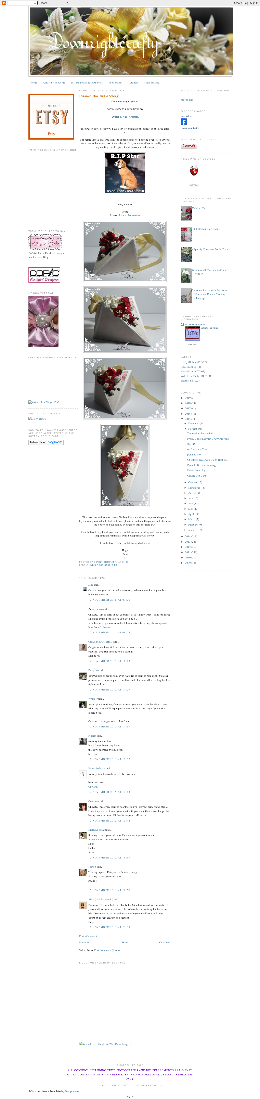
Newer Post (85, 942)
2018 (188, 403)
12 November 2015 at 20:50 (109, 890)
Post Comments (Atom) (107, 950)
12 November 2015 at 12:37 (109, 759)
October (193, 482)
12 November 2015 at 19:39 (109, 857)
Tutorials (133, 82)
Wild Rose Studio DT (103, 565)
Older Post (165, 942)
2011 (188, 552)
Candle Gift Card (196, 475)
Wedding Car (198, 208)
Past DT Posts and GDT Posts (87, 82)
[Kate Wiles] (184, 124)
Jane (90, 584)
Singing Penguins (209, 327)
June (191, 503)
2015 (188, 419)
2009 (188, 563)
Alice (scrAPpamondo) (100, 899)
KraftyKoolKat (96, 829)
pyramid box (194, 454)
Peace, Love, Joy (196, 470)
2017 (188, 408)
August (192, 493)
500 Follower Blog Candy (205, 229)
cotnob (92, 866)
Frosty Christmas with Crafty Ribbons (208, 438)
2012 (188, 547)
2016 (188, 413)
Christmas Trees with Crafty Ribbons (207, 460)
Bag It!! (191, 444)
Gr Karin (93, 786)
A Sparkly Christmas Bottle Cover (210, 249)
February (193, 524)
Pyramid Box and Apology (202, 465)
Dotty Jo (93, 670)
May (191, 508)
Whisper (93, 698)
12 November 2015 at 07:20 (109, 600)
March (192, 519)
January (192, 530)
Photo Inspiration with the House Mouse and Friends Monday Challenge (209, 294)
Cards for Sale (151, 82)
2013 (188, 541)
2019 (188, 398)
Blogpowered (72, 1091)
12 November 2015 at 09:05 (109, 632)
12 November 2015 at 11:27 (109, 689)
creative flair (187, 380)
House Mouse (188, 367)
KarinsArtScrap (96, 768)
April (191, 514)
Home (33, 82)
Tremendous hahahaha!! (200, 433)
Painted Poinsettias (129, 215)
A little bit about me (54, 82)
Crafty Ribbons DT (191, 362)
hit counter (187, 99)
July (191, 498)
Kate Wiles (186, 116)
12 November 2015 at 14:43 (109, 792)
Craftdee (93, 801)
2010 (188, 557)
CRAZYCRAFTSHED (100, 641)
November (194, 428)
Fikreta (92, 735)
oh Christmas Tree (197, 449)
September (194, 487)
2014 (188, 536)
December (194, 423)
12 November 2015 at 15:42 (109, 820)
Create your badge (190, 128)
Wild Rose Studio (195, 324)
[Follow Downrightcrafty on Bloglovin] (46, 444)
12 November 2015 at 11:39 (109, 726)
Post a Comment (88, 936)
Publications (115, 82)
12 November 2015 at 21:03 (109, 927)
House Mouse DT (190, 371)
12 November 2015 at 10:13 (109, 661)
